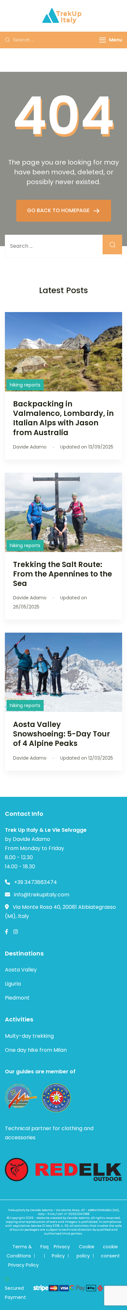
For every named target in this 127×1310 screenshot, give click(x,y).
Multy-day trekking (29, 1036)
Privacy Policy (23, 1265)
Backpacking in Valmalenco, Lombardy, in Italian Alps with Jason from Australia (63, 418)
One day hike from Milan (36, 1050)
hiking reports (25, 385)
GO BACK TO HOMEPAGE (59, 210)
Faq (44, 1246)
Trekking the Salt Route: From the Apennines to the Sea (62, 574)
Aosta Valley (21, 969)
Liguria (13, 983)
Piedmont (17, 998)
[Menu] (102, 40)
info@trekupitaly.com (41, 894)
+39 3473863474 (35, 882)
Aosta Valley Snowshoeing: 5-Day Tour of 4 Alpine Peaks (61, 734)
